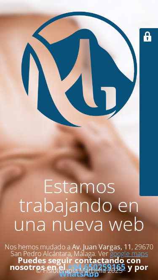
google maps (129, 253)
